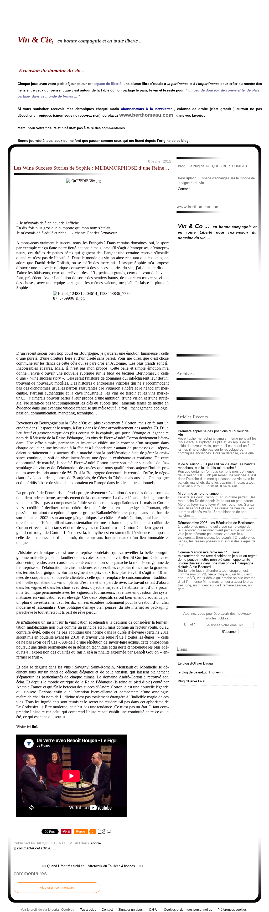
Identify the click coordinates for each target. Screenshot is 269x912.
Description (188, 178)
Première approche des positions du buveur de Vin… (213, 433)
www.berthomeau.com (146, 115)
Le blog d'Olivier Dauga (195, 663)
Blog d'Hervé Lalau (192, 681)
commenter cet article (34, 848)
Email (188, 624)
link (35, 727)
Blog (181, 166)
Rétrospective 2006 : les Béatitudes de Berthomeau (217, 523)
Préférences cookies (232, 909)
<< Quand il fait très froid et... (64, 866)
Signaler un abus (130, 909)
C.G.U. (153, 909)
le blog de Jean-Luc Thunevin (200, 672)
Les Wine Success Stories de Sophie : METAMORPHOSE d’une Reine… (91, 168)
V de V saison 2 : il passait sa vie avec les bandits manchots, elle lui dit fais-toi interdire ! (216, 466)
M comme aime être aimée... (200, 493)
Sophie (96, 843)
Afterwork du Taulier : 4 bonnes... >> (115, 866)
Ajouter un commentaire (57, 887)
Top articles (88, 909)
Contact (184, 189)
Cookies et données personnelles (188, 909)
